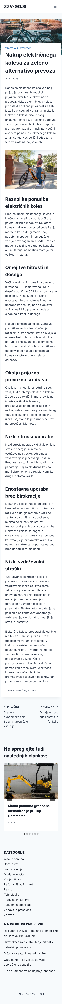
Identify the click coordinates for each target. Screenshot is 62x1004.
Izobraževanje (13, 869)
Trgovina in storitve (18, 48)
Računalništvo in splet (18, 884)
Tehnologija (11, 894)
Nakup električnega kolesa (21, 690)
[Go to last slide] (9, 797)
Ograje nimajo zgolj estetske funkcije (49, 714)
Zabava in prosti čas (17, 910)
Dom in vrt (11, 864)
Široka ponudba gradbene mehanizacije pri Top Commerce (29, 811)
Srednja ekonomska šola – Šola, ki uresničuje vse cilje (16, 716)
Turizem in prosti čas (17, 904)
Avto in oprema (14, 859)
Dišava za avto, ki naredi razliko (25, 953)
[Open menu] (55, 6)
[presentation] (31, 781)
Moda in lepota (14, 874)
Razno (8, 889)
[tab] (24, 834)
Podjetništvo (12, 879)
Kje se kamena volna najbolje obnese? (29, 971)
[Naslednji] (52, 797)
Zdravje (9, 915)
